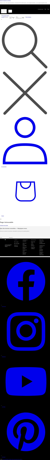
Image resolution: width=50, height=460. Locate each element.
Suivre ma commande (16, 246)
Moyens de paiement (24, 253)
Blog (48, 9)
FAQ (45, 9)
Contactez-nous (40, 9)
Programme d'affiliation (33, 248)
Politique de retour (25, 251)
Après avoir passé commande (25, 244)
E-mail (10, 237)
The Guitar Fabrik (5, 459)
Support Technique (32, 245)
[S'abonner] (12, 237)
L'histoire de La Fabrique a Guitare (42, 246)
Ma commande (16, 243)
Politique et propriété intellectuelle (41, 253)
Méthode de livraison (25, 248)
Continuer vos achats (4, 225)
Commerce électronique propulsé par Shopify (15, 459)
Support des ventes (33, 242)
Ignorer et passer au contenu (5, 0)
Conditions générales (41, 250)
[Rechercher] (25, 67)
